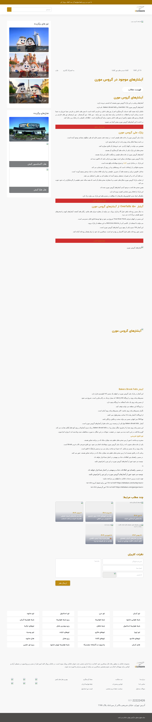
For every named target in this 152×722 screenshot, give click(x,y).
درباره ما (142, 679)
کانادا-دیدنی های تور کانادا (120, 70)
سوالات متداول (140, 689)
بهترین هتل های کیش (61, 679)
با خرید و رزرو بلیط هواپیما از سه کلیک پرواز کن (76, 2)
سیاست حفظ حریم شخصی (114, 689)
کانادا (125, 163)
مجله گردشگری (87, 679)
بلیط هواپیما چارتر (99, 241)
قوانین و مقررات (117, 684)
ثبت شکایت (118, 679)
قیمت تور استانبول (86, 689)
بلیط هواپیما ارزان (87, 684)
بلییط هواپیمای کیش (99, 201)
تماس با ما (142, 684)
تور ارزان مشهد (99, 127)
